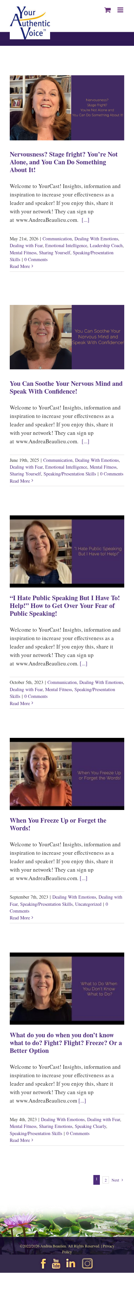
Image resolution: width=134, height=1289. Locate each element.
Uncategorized (88, 904)
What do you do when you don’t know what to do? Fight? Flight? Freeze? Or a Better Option (66, 1042)
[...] (85, 219)
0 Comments (35, 259)
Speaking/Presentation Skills (70, 474)
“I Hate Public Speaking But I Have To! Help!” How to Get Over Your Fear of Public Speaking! (65, 605)
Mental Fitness (23, 252)
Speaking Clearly (90, 1126)
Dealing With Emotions (96, 238)
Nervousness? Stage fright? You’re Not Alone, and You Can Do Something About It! (64, 161)
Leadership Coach (106, 245)
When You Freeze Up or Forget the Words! (58, 824)
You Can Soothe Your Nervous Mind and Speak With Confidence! (66, 387)
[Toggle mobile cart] (107, 9)
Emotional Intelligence (66, 245)
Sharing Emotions (55, 1126)
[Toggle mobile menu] (120, 9)
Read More (20, 266)
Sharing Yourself (54, 252)
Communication (57, 238)
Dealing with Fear (26, 245)
